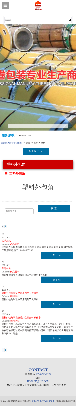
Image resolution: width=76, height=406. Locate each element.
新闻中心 (14, 296)
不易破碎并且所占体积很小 (21, 317)
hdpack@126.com (38, 381)
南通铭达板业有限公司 (11, 143)
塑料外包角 (17, 173)
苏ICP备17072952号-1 (43, 400)
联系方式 (6, 240)
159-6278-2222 (43, 374)
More (57, 255)
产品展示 (14, 244)
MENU (35, 151)
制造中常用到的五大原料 (20, 293)
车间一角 (6, 268)
